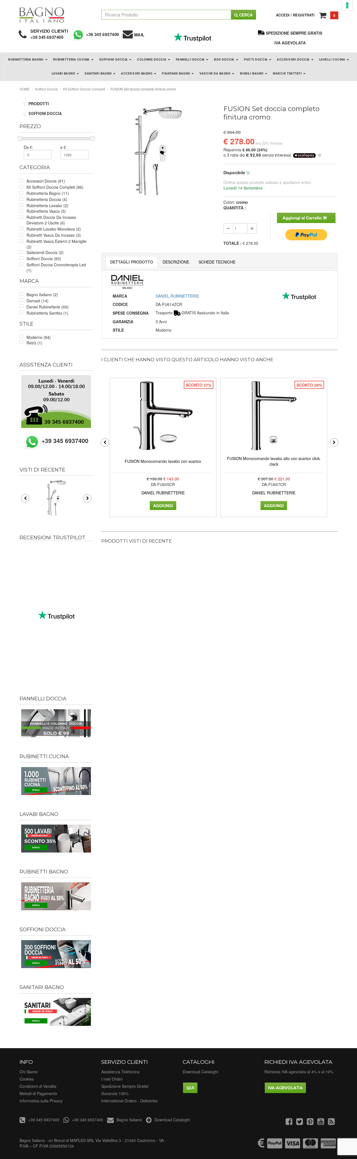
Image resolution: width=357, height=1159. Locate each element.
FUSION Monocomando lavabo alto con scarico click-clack (274, 461)
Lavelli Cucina (332, 59)
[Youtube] (320, 1123)
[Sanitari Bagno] (56, 1012)
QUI (190, 1087)
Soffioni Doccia (114, 59)
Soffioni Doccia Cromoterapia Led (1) (56, 267)
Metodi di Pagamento (38, 1093)
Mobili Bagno (252, 73)
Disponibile (234, 172)
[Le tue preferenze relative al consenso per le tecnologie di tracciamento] (347, 5)
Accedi (283, 15)
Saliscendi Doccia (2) (45, 252)
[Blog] (331, 1123)
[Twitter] (299, 1123)
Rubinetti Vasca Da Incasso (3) (53, 235)
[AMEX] (328, 1146)
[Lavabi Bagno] (56, 839)
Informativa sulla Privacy (41, 1100)
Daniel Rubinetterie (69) (47, 307)
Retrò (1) (34, 343)
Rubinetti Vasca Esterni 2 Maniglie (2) (56, 244)
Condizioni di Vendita (38, 1086)
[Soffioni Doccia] (56, 954)
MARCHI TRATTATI (288, 73)
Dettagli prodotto (131, 262)
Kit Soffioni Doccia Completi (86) (54, 187)
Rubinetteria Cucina (72, 59)
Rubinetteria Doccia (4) (46, 199)
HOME (25, 89)
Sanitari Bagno (99, 73)
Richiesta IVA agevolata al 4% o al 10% (298, 1071)
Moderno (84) (38, 337)
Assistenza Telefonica (120, 1071)
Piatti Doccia (256, 59)
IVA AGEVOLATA (290, 43)
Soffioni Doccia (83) (43, 258)
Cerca (245, 15)
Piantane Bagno (176, 73)
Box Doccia (224, 59)
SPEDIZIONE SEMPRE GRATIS (294, 33)
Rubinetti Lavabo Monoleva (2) (53, 229)
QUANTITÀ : (234, 207)
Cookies (27, 1079)
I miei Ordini (111, 1079)
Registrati (304, 15)
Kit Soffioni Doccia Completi (84, 89)
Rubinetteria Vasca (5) (46, 211)
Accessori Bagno (137, 73)
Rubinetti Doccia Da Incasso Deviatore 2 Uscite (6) (51, 220)
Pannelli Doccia (191, 59)
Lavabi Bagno (64, 73)
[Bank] (261, 1146)
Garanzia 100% (115, 1093)
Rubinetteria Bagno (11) (47, 193)
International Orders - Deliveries (129, 1100)
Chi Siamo (29, 1071)
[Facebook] (289, 1123)
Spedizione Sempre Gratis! (125, 1086)
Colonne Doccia (152, 59)
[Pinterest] (310, 1123)
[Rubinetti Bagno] (56, 896)
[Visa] (292, 1146)
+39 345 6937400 (47, 37)
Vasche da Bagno (215, 73)
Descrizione (176, 262)
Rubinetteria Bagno (26, 59)
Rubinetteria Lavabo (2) (47, 205)
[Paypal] (274, 1146)
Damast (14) (37, 300)
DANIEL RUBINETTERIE (177, 296)
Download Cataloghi (200, 1071)
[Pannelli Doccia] (56, 723)
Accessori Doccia (293, 59)
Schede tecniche (217, 262)
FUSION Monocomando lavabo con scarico (163, 461)
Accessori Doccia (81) (45, 181)
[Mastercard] (310, 1146)
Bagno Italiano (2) (42, 294)
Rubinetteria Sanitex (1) (47, 313)
